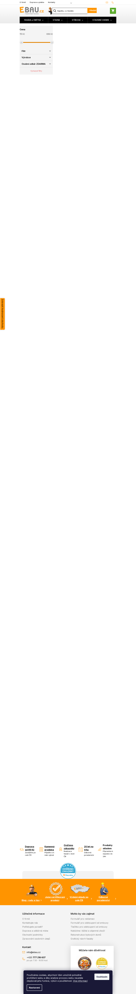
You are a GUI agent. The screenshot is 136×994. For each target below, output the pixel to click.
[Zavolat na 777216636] (113, 2)
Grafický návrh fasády (82, 938)
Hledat (92, 10)
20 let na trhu (88, 848)
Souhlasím (101, 976)
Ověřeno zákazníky (69, 847)
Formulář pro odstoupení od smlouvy (89, 922)
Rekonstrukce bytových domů (86, 934)
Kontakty (51, 2)
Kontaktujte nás (30, 922)
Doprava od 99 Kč (29, 848)
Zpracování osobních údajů (36, 938)
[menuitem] (34, 20)
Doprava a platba (37, 2)
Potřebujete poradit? (32, 926)
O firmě (23, 2)
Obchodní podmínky (32, 934)
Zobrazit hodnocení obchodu (2, 313)
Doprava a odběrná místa (35, 930)
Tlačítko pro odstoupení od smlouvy (89, 926)
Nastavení (34, 987)
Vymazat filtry (36, 71)
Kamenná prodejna (49, 848)
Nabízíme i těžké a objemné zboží (88, 930)
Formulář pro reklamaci (82, 918)
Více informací (80, 981)
